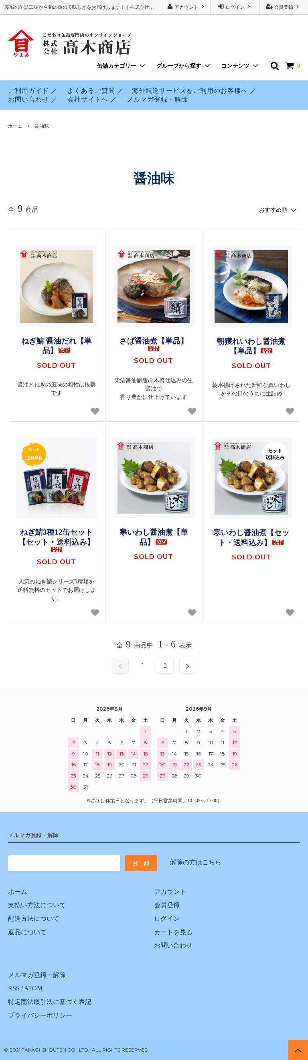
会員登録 (283, 7)
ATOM (33, 988)
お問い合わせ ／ (33, 99)
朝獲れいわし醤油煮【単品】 (251, 346)
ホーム (15, 126)
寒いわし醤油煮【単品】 (154, 537)
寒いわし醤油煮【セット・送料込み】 (251, 537)
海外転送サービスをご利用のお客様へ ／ (194, 90)
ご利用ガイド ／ (33, 90)
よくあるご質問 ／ (95, 90)
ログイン (235, 7)
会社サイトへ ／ (92, 99)
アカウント (186, 7)
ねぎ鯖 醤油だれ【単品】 (56, 346)
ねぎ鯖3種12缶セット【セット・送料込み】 (56, 537)
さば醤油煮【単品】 (154, 341)
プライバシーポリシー (40, 1015)
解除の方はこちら (195, 862)
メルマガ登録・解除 (157, 99)
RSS (14, 988)
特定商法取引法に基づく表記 (49, 1001)
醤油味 (41, 126)
